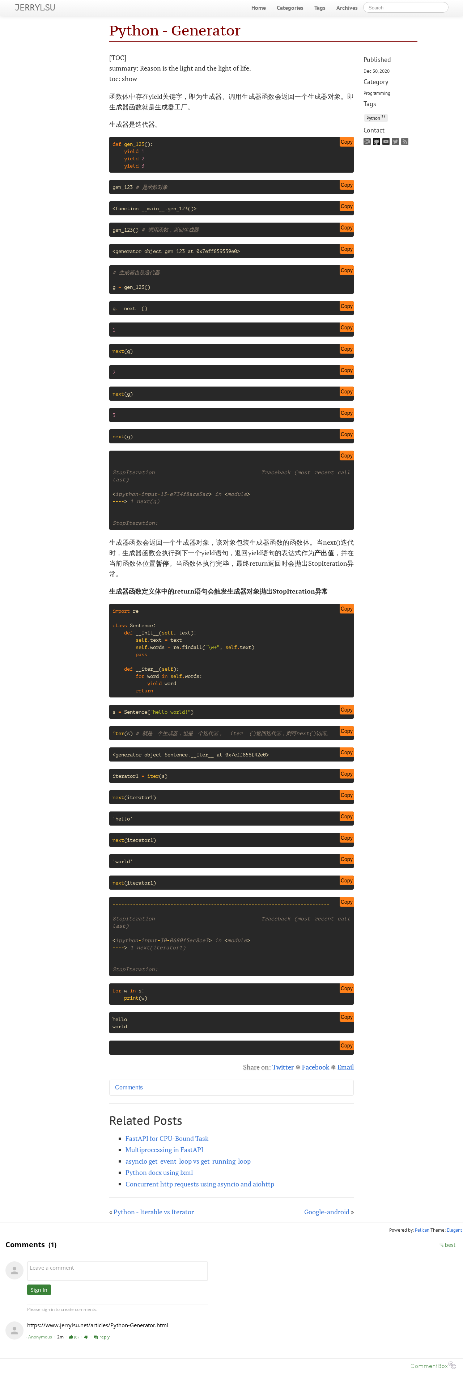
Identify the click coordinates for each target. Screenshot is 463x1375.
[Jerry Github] (377, 143)
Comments (129, 1087)
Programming (377, 93)
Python (376, 117)
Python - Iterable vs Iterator (154, 1211)
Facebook (315, 1067)
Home (258, 7)
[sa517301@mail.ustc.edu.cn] (368, 143)
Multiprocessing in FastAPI (164, 1149)
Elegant (454, 1230)
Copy (347, 141)
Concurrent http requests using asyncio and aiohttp (200, 1184)
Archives (347, 7)
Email (345, 1067)
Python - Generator (175, 30)
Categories (290, 7)
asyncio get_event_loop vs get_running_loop (188, 1161)
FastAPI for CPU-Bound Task (167, 1138)
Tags (320, 7)
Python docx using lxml (159, 1172)
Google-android (326, 1211)
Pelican (422, 1230)
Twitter (283, 1067)
